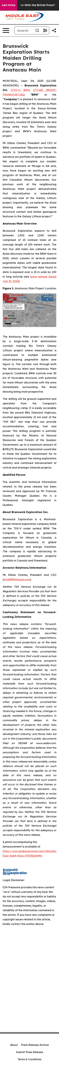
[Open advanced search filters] (45, 30)
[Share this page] (54, 30)
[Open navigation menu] (6, 30)
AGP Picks (8, 5)
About (14, 1045)
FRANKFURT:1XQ (13, 94)
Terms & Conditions (29, 1059)
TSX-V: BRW (21, 90)
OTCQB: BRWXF (44, 90)
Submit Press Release (29, 1052)
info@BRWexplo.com (17, 579)
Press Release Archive (35, 1045)
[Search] (37, 30)
